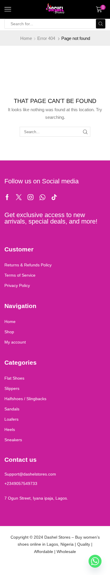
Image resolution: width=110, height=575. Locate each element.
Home (26, 38)
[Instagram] (30, 197)
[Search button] (100, 23)
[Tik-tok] (54, 197)
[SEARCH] (85, 132)
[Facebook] (7, 197)
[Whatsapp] (42, 197)
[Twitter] (19, 197)
